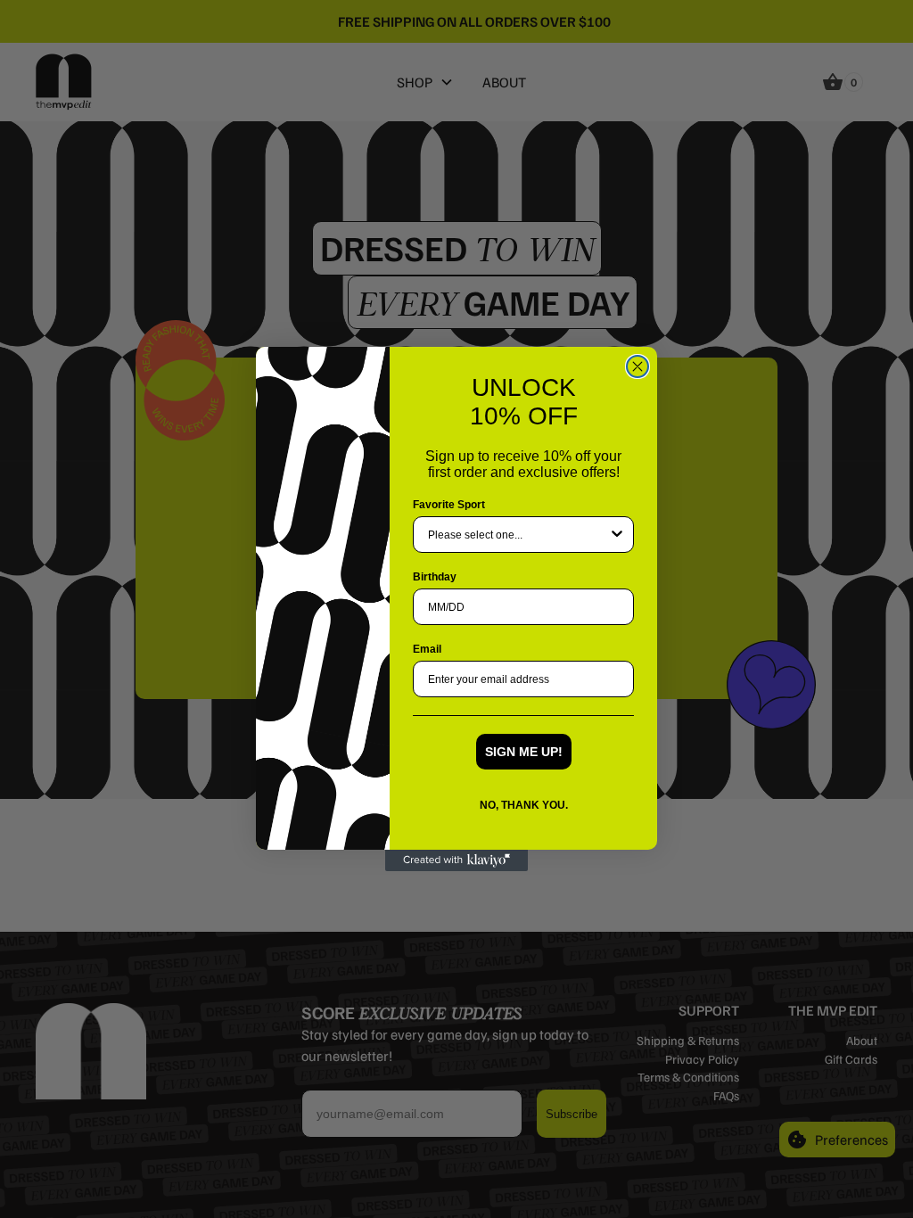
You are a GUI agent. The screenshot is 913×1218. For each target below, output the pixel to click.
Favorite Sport (449, 504)
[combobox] (518, 534)
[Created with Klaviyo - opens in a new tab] (456, 860)
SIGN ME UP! (524, 752)
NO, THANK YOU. (524, 805)
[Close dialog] (637, 366)
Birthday (434, 577)
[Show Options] (617, 534)
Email (427, 649)
